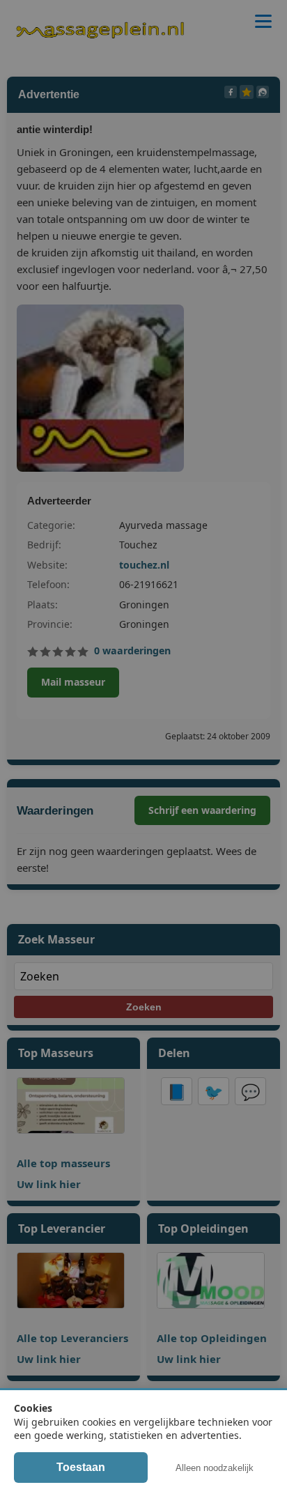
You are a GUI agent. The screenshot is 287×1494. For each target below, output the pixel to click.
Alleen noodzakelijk (215, 1468)
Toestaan (80, 1467)
